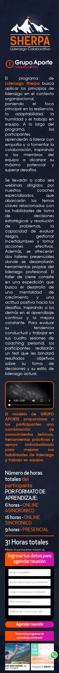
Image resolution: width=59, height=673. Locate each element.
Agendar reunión (29, 624)
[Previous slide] (7, 657)
